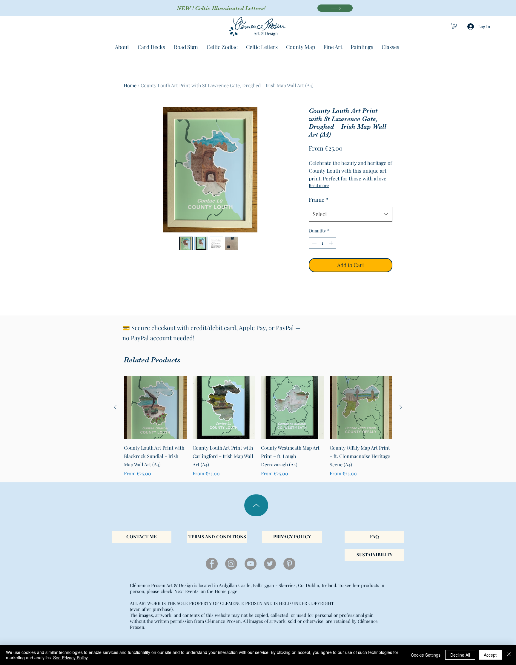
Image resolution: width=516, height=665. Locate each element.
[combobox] (350, 214)
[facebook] (212, 564)
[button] (454, 26)
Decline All (460, 655)
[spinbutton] (323, 243)
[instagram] (231, 564)
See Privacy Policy (70, 658)
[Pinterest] (289, 564)
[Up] (256, 505)
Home (130, 85)
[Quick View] (155, 407)
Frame (318, 199)
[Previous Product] (115, 407)
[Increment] (332, 243)
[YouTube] (251, 564)
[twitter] (270, 564)
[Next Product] (400, 407)
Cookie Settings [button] (425, 655)
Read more (319, 185)
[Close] (508, 654)
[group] (258, 426)
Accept (490, 655)
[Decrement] (314, 243)
